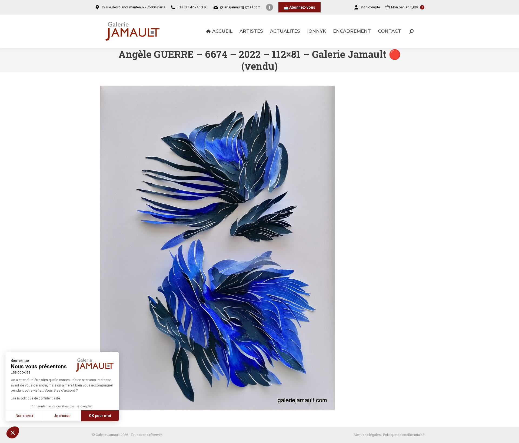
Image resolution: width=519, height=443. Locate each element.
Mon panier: (407, 7)
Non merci (24, 416)
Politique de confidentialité (403, 435)
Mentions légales (367, 435)
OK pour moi (100, 416)
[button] (12, 432)
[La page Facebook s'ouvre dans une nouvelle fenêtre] (269, 7)
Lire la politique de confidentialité (35, 398)
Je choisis (62, 416)
